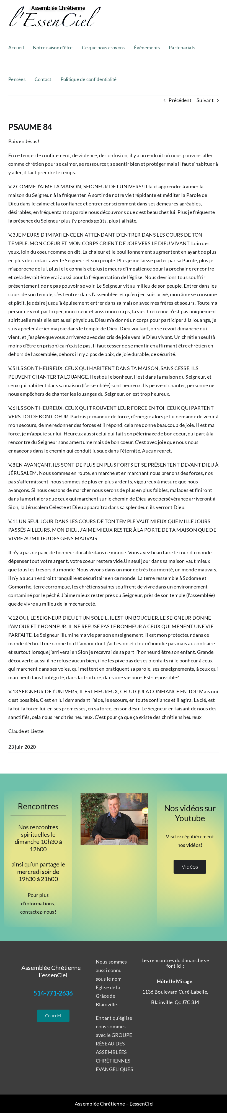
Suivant (205, 100)
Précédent (180, 100)
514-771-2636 (53, 993)
